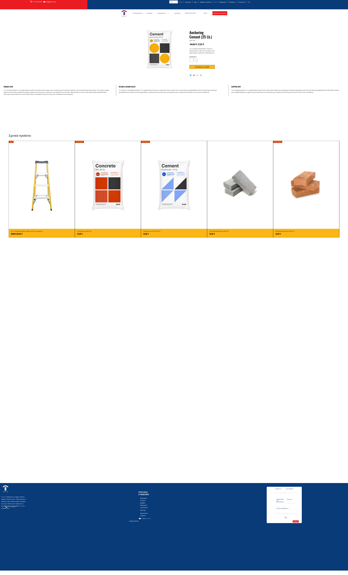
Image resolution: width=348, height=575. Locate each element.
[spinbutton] (193, 62)
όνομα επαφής (289, 488)
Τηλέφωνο (289, 499)
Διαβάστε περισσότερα (195, 55)
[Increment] (196, 62)
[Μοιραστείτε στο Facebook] (190, 77)
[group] (174, 189)
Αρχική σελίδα (137, 24)
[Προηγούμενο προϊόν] (6, 189)
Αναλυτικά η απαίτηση (282, 508)
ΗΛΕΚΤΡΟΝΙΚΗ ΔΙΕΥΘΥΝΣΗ (280, 501)
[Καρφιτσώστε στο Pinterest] (194, 77)
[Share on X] (201, 77)
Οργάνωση (278, 488)
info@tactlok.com (146, 518)
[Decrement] (191, 62)
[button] (219, 13)
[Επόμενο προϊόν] (342, 189)
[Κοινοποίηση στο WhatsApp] (197, 77)
